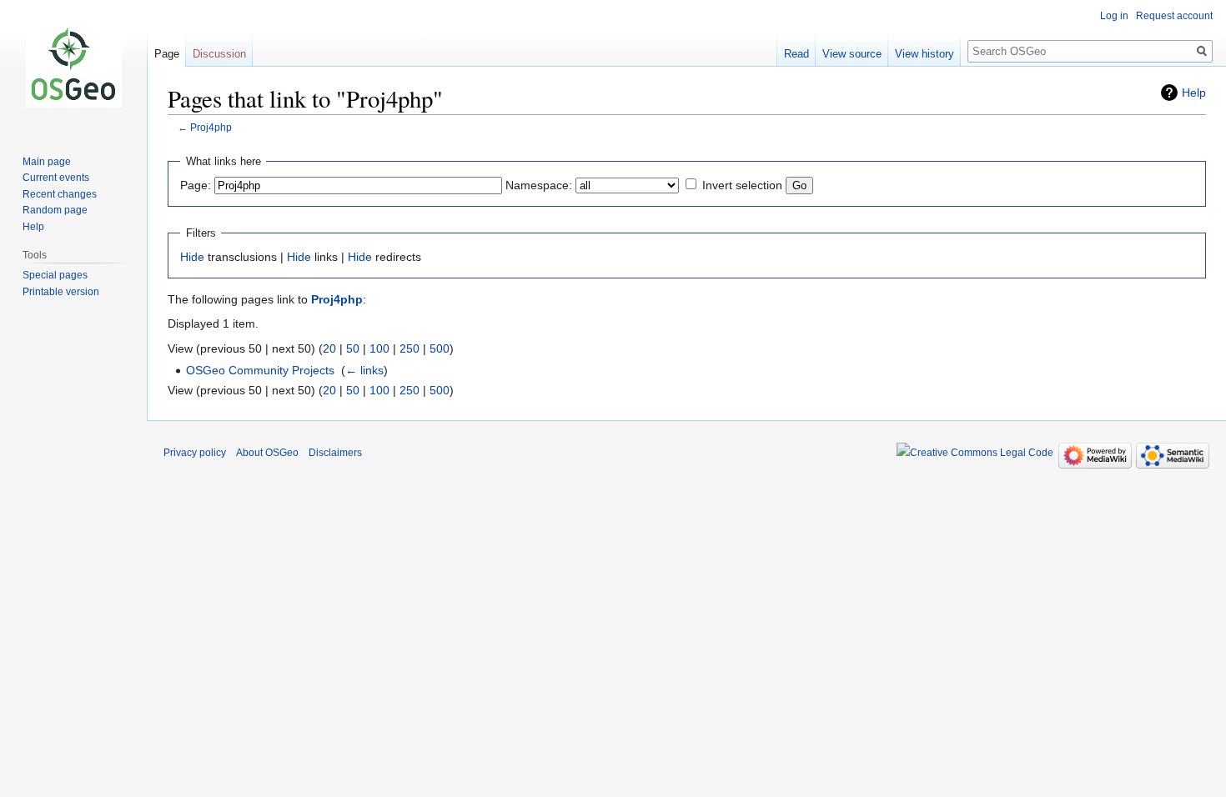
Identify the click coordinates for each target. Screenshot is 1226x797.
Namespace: (538, 185)
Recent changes (60, 194)
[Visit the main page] (73, 66)
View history (924, 54)
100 (379, 348)
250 (409, 348)
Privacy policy (194, 453)
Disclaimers (335, 453)
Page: (195, 185)
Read (796, 54)
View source (852, 54)
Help (1194, 92)
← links (364, 370)
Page (166, 54)
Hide (192, 256)
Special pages (55, 275)
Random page (55, 210)
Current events (56, 177)
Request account (1174, 16)
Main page (47, 162)
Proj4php (211, 127)
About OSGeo (267, 453)
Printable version (61, 292)
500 (440, 348)
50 (352, 348)
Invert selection (742, 185)
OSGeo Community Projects (260, 370)
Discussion (219, 54)
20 (329, 348)
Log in (1114, 16)
